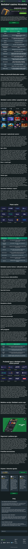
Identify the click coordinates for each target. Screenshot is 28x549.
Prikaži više (14, 493)
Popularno (3, 108)
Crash (17, 108)
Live (10, 108)
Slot (23, 108)
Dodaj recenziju (23, 472)
